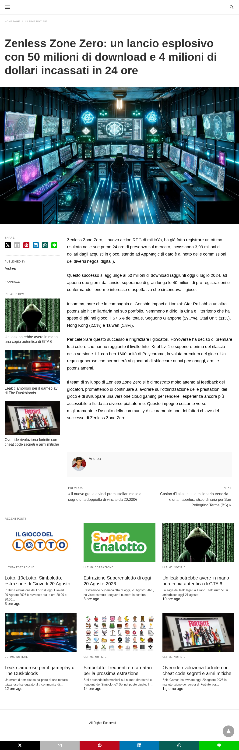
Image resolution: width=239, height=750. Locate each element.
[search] (231, 7)
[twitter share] (8, 245)
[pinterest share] (26, 245)
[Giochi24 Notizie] (119, 7)
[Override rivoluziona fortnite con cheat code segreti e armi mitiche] (32, 418)
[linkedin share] (36, 245)
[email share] (17, 245)
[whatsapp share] (45, 245)
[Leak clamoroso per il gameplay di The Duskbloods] (32, 367)
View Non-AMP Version (134, 723)
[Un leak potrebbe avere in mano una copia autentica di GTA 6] (32, 315)
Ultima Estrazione (20, 567)
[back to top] (228, 731)
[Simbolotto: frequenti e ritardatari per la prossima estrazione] (119, 632)
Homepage (12, 21)
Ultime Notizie (36, 21)
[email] (60, 745)
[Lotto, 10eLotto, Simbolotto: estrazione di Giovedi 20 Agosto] (41, 542)
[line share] (54, 245)
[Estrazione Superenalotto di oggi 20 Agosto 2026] (119, 542)
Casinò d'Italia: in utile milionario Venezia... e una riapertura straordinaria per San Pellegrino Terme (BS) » (195, 499)
